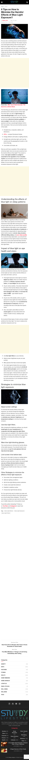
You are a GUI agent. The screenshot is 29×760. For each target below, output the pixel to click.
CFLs (5, 134)
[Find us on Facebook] (9, 704)
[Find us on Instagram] (19, 704)
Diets (2, 666)
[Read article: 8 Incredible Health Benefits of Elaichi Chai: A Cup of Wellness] (4, 744)
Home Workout (5, 680)
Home (2, 6)
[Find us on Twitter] (13, 704)
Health (6, 6)
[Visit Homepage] (14, 2)
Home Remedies (5, 678)
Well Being (4, 689)
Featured (4, 669)
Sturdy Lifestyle (12, 757)
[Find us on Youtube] (16, 704)
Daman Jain (5, 20)
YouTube (5, 506)
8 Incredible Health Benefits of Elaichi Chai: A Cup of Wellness (18, 743)
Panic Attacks (5, 686)
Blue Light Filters (6, 513)
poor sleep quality (22, 235)
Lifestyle (4, 683)
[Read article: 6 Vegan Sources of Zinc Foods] (4, 750)
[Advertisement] (14, 73)
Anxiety (3, 664)
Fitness (3, 672)
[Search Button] (27, 2)
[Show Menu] (2, 2)
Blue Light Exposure (19, 510)
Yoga (2, 694)
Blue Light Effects (9, 510)
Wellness (4, 691)
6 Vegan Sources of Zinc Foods (18, 749)
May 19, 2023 (14, 20)
